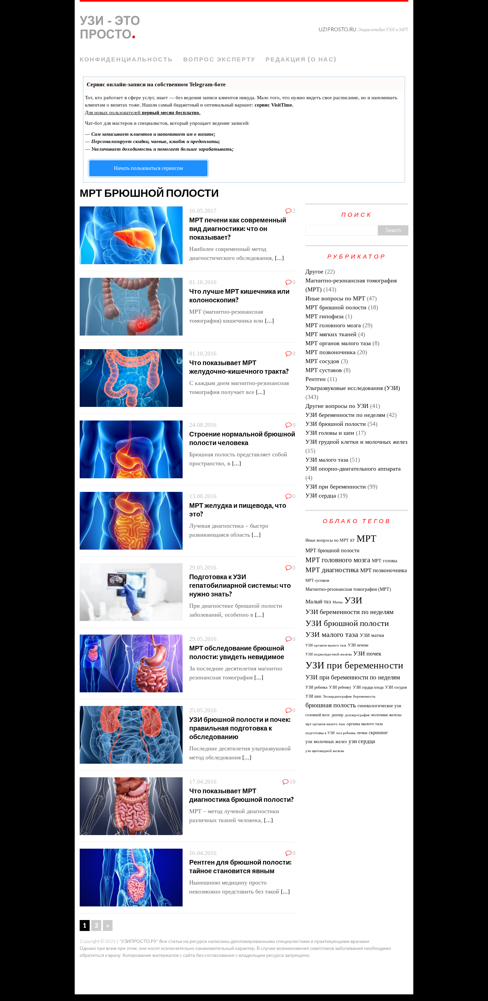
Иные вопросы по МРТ (335, 298)
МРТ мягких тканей (331, 334)
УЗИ (353, 600)
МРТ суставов (323, 370)
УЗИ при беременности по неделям (352, 677)
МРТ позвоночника (330, 352)
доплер (337, 715)
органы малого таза (365, 723)
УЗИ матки (372, 635)
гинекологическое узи (379, 705)
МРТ (366, 538)
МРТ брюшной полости (335, 307)
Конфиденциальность (126, 59)
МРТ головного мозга (333, 325)
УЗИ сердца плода (368, 687)
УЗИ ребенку (340, 687)
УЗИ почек (367, 653)
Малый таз (318, 601)
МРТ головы (384, 560)
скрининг (378, 732)
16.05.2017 (202, 210)
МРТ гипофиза (324, 316)
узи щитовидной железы (324, 751)
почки (362, 733)
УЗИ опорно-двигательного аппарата (353, 468)
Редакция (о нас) (301, 59)
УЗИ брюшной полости (335, 424)
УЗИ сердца (320, 495)
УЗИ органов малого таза (325, 645)
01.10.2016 (202, 282)
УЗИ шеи (313, 696)
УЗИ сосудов (396, 687)
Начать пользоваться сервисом (148, 168)
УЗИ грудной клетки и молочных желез (356, 441)
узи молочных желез (326, 741)
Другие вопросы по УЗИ (336, 406)
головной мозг (317, 715)
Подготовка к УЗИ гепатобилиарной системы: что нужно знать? (240, 585)
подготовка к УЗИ (320, 733)
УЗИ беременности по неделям (345, 415)
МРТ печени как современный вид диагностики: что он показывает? (237, 228)
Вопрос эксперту (219, 59)
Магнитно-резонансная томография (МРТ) (348, 589)
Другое (314, 271)
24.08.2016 (202, 425)
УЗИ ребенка (316, 687)
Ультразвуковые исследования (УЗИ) (352, 388)
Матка (338, 602)
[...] (279, 258)
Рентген (315, 379)
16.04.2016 (202, 853)
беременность (364, 696)
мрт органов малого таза (325, 724)
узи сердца (362, 741)
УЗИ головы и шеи (329, 432)
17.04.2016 (202, 781)
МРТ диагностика (332, 570)
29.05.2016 (202, 567)
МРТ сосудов (322, 361)
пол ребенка (346, 733)
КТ (352, 540)
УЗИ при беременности (335, 486)
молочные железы (386, 715)
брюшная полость (330, 705)
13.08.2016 (202, 496)
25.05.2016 (202, 710)
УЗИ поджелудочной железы (328, 654)
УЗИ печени (358, 645)
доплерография (357, 715)
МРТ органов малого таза (338, 343)
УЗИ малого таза (326, 459)
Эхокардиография (337, 696)
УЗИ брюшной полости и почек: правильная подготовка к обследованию (239, 727)
